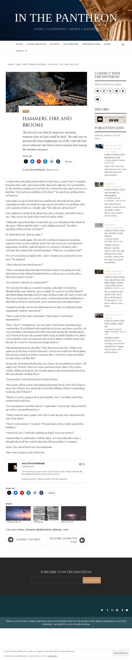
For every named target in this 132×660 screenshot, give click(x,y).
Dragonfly (110, 225)
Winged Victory (113, 274)
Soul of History (113, 149)
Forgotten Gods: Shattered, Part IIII (115, 324)
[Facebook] (80, 464)
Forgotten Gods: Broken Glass (115, 156)
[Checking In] (45, 513)
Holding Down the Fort (63, 540)
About (20, 50)
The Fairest (111, 152)
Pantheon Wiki (91, 44)
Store (107, 44)
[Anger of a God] (73, 513)
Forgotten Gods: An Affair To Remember (115, 192)
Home (19, 44)
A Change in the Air (13, 522)
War (26, 111)
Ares (14, 529)
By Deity (55, 44)
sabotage (57, 529)
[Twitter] (83, 464)
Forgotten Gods (113, 146)
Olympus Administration (38, 529)
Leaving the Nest (28, 539)
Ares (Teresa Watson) (35, 169)
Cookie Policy (52, 656)
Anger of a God (67, 522)
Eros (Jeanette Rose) (116, 160)
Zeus (65, 529)
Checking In (38, 522)
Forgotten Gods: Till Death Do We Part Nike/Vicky (115, 280)
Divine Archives (36, 44)
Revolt (108, 318)
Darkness (109, 184)
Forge (21, 529)
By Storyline (71, 44)
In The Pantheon (66, 17)
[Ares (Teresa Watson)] (12, 466)
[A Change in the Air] (18, 513)
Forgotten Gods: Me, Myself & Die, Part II (115, 233)
